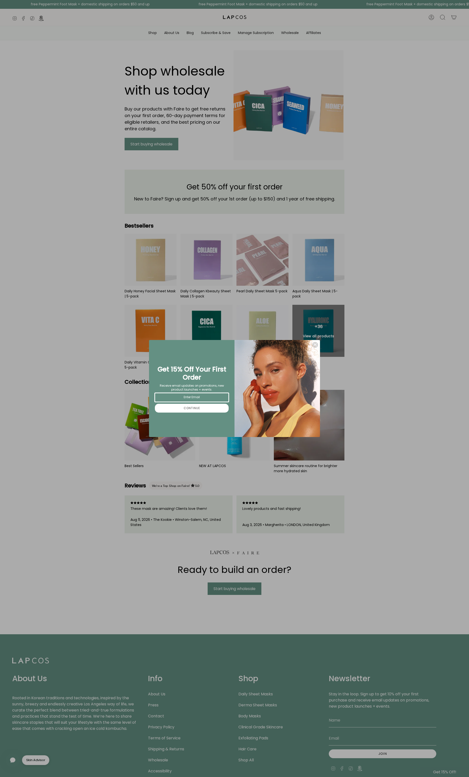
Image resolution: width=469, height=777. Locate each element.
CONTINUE (192, 408)
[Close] (315, 345)
